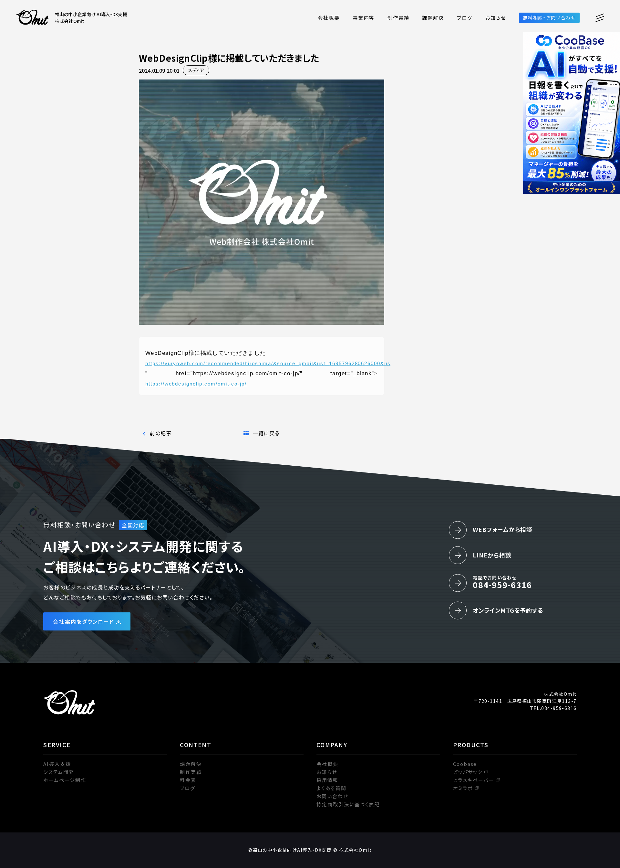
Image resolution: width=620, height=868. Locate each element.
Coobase (465, 763)
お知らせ (495, 17)
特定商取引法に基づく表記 (348, 804)
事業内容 (364, 17)
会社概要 (329, 17)
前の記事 (160, 433)
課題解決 (433, 17)
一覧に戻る (266, 433)
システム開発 (58, 771)
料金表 (188, 780)
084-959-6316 (502, 582)
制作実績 (398, 17)
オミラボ (463, 788)
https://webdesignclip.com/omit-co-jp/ (196, 383)
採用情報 (327, 780)
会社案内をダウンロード (83, 621)
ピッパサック (467, 771)
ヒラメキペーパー (473, 780)
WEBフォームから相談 (502, 529)
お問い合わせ (332, 796)
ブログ (464, 17)
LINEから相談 (492, 555)
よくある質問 (331, 788)
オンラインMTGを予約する (508, 610)
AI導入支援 (57, 763)
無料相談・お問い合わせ (549, 17)
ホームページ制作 (64, 780)
